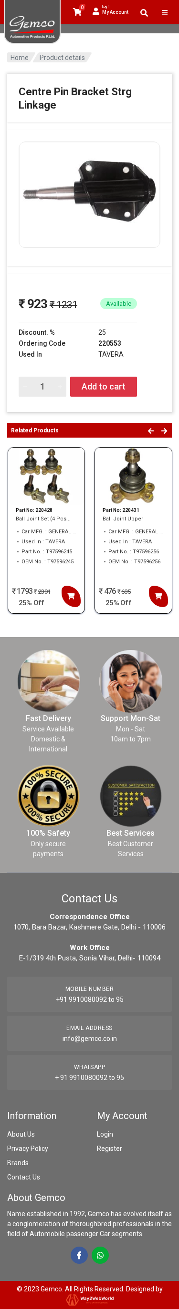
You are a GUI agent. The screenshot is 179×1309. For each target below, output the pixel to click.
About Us (21, 1134)
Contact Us (23, 1177)
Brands (18, 1163)
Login (105, 1134)
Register (109, 1148)
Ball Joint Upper (123, 519)
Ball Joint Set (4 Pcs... (43, 519)
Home (20, 57)
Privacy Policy (27, 1148)
